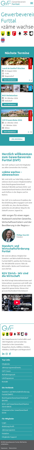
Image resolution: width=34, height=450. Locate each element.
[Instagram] (6, 354)
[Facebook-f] (10, 354)
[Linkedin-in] (3, 354)
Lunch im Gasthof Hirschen (13, 68)
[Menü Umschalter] (31, 3)
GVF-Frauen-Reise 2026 (12, 120)
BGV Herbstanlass (9, 95)
